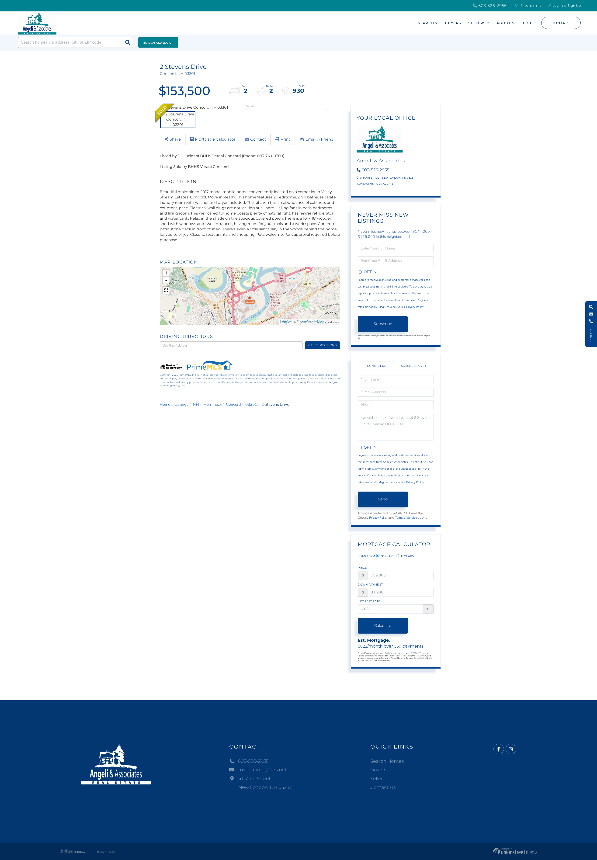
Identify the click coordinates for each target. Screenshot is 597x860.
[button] (127, 42)
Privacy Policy (415, 307)
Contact (561, 23)
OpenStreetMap (310, 322)
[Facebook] (499, 749)
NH (196, 404)
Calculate (382, 625)
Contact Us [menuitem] (383, 787)
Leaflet (286, 322)
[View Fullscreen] (166, 290)
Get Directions (322, 345)
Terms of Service (406, 518)
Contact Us (365, 183)
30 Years (387, 556)
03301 (251, 404)
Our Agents (384, 183)
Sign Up (574, 5)
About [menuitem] (503, 23)
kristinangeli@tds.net (262, 770)
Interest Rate (369, 601)
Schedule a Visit (414, 366)
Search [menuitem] (426, 23)
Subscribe (383, 324)
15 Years (407, 556)
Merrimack (212, 404)
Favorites (530, 5)
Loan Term (366, 556)
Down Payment (370, 584)
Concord (233, 404)
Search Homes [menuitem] (387, 761)
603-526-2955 (492, 5)
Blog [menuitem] (527, 23)
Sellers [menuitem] (477, 23)
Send (383, 499)
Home (165, 404)
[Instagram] (511, 749)
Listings (181, 404)
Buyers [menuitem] (453, 23)
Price (362, 567)
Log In (557, 5)
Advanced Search (160, 42)
